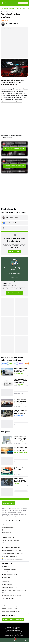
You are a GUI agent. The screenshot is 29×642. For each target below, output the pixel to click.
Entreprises (4, 363)
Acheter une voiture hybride (9, 608)
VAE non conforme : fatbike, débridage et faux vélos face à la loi (20, 480)
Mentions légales (10, 630)
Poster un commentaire (14, 273)
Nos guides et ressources (10, 556)
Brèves (7, 11)
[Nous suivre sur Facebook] (3, 520)
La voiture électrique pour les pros (11, 611)
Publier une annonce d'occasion (12, 595)
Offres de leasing (7, 584)
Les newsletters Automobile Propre (12, 550)
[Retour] (3, 640)
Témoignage (20, 363)
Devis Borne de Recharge (10, 574)
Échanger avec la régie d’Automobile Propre (13, 619)
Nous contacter (7, 530)
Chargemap (6, 577)
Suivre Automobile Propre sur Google (14, 559)
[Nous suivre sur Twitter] (6, 520)
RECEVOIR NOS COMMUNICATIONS (11, 547)
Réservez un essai (23, 3)
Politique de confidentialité (13, 627)
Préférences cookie (10, 628)
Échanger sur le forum (9, 598)
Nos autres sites (7, 563)
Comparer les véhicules (9, 593)
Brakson (20, 637)
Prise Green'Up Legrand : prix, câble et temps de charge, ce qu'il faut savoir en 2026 (20, 438)
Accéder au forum (14, 277)
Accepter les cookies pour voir (14, 148)
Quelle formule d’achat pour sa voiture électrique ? (20, 469)
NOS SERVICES (6, 582)
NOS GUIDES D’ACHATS (8, 603)
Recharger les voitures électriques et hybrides (21, 441)
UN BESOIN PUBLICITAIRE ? (9, 615)
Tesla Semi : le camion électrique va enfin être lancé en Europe (20, 401)
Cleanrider (6, 566)
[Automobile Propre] (11, 3)
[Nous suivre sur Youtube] (9, 520)
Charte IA (18, 630)
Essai (15, 363)
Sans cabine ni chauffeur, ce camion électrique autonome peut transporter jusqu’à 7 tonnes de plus (21, 370)
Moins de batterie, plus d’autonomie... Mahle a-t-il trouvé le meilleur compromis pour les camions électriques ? (20, 380)
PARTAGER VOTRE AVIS (8, 537)
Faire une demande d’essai (10, 587)
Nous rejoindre (7, 532)
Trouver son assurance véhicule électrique (14, 590)
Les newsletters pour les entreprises (13, 553)
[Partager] (26, 640)
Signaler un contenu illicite (12, 631)
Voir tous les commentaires (14, 292)
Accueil (3, 11)
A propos (4, 524)
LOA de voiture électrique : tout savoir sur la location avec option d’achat (20, 449)
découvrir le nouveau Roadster (11, 102)
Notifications (19, 628)
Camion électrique (5, 20)
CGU (21, 631)
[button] (14, 288)
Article (10, 363)
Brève (26, 363)
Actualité (17, 483)
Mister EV (5, 572)
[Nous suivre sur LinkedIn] (19, 520)
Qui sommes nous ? (8, 527)
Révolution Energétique (9, 569)
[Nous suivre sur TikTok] (16, 520)
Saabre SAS (21, 635)
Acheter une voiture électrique (21, 452)
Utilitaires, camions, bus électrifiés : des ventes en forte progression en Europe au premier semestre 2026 (21, 412)
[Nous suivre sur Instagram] (13, 520)
